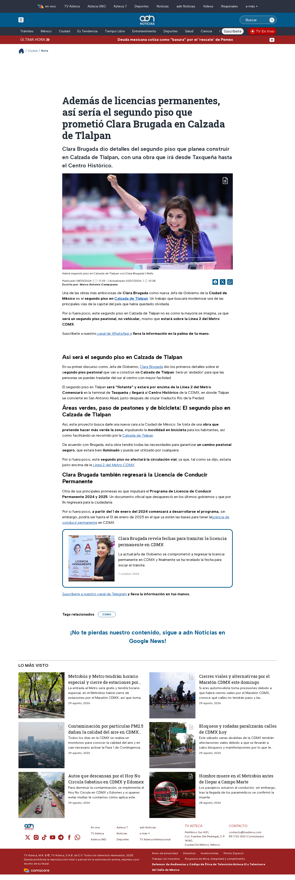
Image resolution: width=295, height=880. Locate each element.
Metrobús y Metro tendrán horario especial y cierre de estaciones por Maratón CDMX (103, 679)
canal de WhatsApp (113, 333)
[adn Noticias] (148, 20)
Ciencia (206, 31)
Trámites (26, 31)
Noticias (163, 6)
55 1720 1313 (237, 836)
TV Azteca (72, 6)
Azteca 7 (120, 6)
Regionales (229, 6)
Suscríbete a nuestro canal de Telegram (95, 594)
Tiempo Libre (115, 31)
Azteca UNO (97, 6)
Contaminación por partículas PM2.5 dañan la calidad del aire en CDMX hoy (105, 729)
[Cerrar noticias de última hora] (272, 39)
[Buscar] (271, 20)
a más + (252, 6)
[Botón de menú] (21, 19)
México (46, 31)
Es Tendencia (87, 31)
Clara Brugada (151, 366)
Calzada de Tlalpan (137, 435)
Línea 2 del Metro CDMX (113, 465)
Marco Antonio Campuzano (99, 284)
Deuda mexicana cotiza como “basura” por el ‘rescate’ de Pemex (158, 39)
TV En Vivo (265, 31)
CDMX (106, 614)
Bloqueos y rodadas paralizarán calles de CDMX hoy (238, 729)
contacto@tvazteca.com (245, 832)
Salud (189, 31)
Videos (208, 6)
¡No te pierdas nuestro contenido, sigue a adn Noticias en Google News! (147, 637)
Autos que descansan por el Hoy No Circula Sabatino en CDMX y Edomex (106, 778)
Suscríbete (233, 31)
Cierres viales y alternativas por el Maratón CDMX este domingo (234, 679)
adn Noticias (186, 6)
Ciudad (64, 31)
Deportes (142, 6)
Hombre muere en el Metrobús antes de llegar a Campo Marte (236, 778)
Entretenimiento (144, 31)
